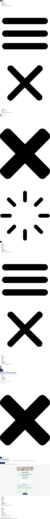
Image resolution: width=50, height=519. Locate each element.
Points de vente (3, 2)
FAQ (1, 360)
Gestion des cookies (14, 518)
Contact (2, 111)
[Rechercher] (1, 457)
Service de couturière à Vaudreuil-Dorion (6, 112)
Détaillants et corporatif (4, 4)
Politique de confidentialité (8, 518)
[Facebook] (1, 1)
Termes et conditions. (2, 518)
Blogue (2, 247)
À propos (2, 244)
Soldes (2, 246)
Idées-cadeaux (3, 379)
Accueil (2, 243)
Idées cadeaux (3, 245)
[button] (25, 57)
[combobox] (3, 383)
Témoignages (3, 3)
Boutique (2, 508)
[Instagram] (3, 1)
